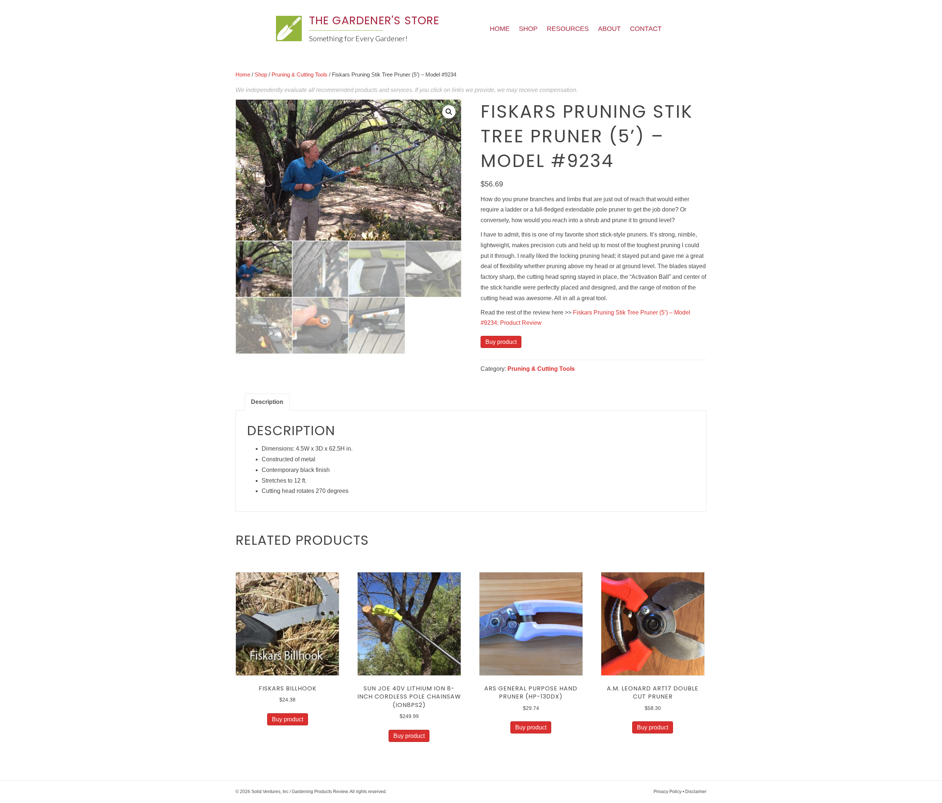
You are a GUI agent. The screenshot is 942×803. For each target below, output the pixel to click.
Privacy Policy (667, 791)
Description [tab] (267, 402)
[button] (449, 111)
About (609, 28)
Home (500, 28)
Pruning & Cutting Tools (299, 75)
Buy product (501, 342)
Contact (646, 28)
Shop (528, 28)
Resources (568, 28)
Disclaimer (695, 791)
